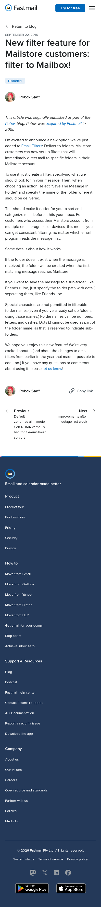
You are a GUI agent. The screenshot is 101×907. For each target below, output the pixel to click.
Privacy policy (77, 859)
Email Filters (31, 146)
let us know (52, 368)
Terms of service (50, 859)
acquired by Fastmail (64, 123)
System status (23, 859)
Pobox (10, 123)
